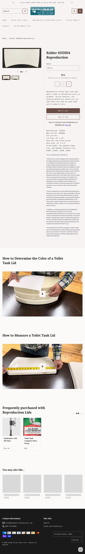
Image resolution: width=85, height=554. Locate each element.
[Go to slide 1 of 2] (6, 77)
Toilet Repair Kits (22, 26)
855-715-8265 (11, 526)
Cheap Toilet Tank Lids (17, 542)
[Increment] (68, 84)
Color (48, 64)
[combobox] (12, 11)
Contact (5, 26)
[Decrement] (57, 84)
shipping (57, 78)
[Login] (74, 11)
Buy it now (63, 117)
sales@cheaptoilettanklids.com (18, 523)
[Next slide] (71, 2)
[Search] (24, 11)
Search (46, 523)
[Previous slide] (13, 2)
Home (4, 20)
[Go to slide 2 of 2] (15, 78)
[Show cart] (80, 11)
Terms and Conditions (53, 526)
